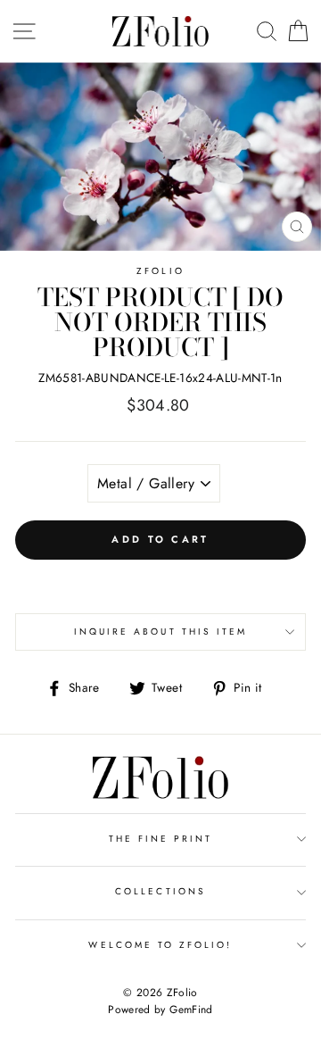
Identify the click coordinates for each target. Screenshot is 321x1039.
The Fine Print (161, 838)
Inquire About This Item (160, 631)
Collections (160, 891)
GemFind (190, 1010)
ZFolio (160, 271)
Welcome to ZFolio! (160, 945)
